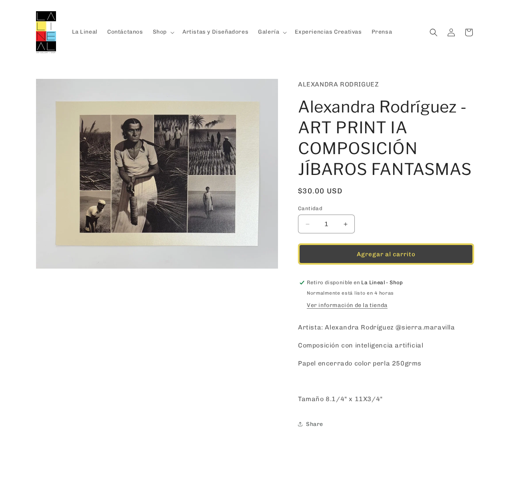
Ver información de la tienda (347, 305)
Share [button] (314, 424)
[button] (163, 32)
